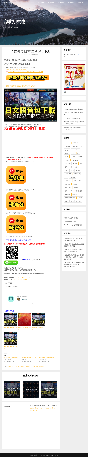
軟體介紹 (81, 3)
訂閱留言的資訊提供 (70, 221)
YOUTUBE (68, 163)
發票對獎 (74, 184)
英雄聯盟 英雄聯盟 (38, 366)
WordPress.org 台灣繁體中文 (73, 225)
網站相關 (51, 3)
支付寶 (67, 170)
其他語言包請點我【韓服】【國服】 (25, 128)
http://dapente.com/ (23, 277)
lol (78, 153)
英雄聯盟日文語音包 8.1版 (10, 327)
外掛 (71, 167)
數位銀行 (78, 170)
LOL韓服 (72, 157)
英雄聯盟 (74, 194)
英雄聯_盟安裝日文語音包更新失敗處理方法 (20, 86)
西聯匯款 (80, 198)
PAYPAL (80, 157)
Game (66, 57)
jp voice (10, 366)
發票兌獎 (67, 184)
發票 (80, 180)
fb (81, 146)
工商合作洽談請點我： (71, 55)
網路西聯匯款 (78, 191)
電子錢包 (78, 201)
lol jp (15, 366)
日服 (66, 177)
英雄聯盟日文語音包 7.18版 (10, 347)
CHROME (67, 146)
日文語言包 (21, 366)
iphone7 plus (75, 150)
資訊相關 (41, 3)
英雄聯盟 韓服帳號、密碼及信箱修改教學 (74, 257)
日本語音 (72, 177)
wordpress (75, 160)
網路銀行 (67, 194)
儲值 (81, 163)
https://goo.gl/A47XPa (20, 279)
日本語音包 (68, 180)
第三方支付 (68, 187)
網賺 (66, 191)
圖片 (66, 167)
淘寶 (75, 180)
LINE (73, 153)
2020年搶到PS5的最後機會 (72, 118)
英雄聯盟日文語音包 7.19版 (38, 328)
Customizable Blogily (52, 455)
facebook (75, 146)
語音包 (67, 201)
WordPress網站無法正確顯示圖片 (74, 109)
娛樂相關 (71, 3)
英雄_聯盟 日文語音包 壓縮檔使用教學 (25, 71)
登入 (65, 214)
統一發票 (76, 187)
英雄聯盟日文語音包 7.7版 (11, 358)
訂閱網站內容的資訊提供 (71, 218)
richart (67, 160)
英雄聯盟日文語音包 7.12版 (46, 358)
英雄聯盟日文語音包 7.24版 (24, 328)
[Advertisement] (30, 144)
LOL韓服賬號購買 (70, 255)
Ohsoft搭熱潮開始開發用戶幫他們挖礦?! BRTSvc (74, 265)
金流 (72, 201)
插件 (76, 167)
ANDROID (75, 143)
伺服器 (75, 163)
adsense (67, 143)
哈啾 (66, 244)
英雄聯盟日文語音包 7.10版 (29, 358)
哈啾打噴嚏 (7, 3)
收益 (72, 170)
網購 (71, 191)
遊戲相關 (61, 3)
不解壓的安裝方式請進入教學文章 (18, 240)
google (67, 150)
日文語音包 (28, 366)
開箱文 (32, 3)
